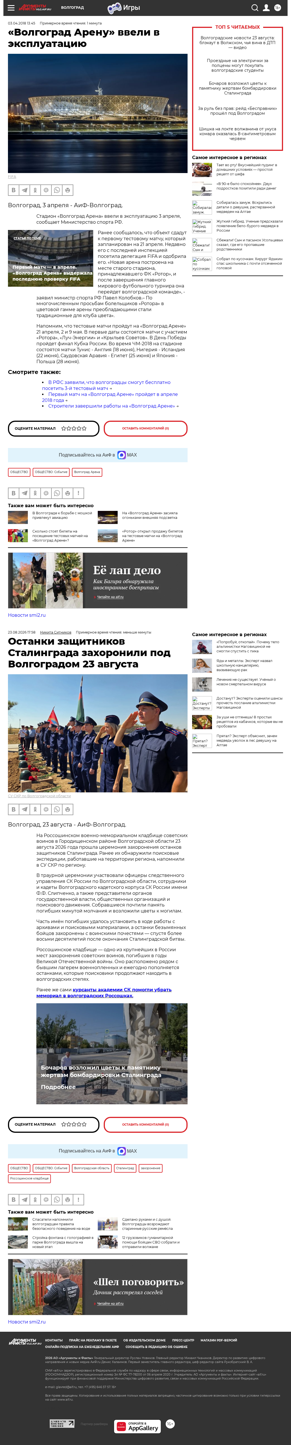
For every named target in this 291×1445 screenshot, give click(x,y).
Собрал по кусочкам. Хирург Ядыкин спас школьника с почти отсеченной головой (249, 263)
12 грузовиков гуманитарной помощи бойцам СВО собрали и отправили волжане (151, 1242)
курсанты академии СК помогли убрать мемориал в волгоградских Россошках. (104, 992)
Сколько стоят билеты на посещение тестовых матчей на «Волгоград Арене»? (60, 535)
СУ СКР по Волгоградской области (39, 796)
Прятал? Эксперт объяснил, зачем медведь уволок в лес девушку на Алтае (247, 740)
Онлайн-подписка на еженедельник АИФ (82, 1347)
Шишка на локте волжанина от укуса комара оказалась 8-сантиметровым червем (237, 134)
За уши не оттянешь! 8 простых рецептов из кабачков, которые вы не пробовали (250, 721)
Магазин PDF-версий (219, 1340)
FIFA (12, 176)
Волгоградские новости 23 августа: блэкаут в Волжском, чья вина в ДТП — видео (237, 43)
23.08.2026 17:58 (22, 632)
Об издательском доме (144, 1340)
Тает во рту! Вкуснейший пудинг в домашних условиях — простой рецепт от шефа (247, 169)
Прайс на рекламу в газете (93, 1340)
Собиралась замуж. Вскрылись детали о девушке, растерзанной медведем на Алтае (246, 207)
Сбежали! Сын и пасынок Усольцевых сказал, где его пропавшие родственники (250, 244)
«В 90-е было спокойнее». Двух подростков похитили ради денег (247, 186)
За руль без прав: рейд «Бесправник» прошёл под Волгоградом (237, 111)
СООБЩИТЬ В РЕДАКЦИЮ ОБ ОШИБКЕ (157, 1347)
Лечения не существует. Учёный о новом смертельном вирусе (246, 681)
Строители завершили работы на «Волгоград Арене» (111, 406)
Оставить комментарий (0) (145, 428)
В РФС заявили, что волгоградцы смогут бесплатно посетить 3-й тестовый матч (106, 385)
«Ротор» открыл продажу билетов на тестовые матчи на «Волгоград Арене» (152, 535)
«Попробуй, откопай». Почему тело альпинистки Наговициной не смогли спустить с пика (248, 646)
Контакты (54, 1340)
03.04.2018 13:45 (21, 23)
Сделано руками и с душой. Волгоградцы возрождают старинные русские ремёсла (147, 1224)
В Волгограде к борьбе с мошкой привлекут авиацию (62, 515)
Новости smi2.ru (27, 615)
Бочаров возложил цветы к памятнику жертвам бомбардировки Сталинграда (238, 88)
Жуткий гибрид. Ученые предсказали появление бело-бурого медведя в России (250, 226)
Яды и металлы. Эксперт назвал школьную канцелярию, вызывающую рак (245, 665)
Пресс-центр (183, 1340)
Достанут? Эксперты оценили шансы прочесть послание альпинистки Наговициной (249, 703)
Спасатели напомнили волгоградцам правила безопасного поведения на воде (61, 1224)
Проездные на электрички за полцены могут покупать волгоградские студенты (237, 65)
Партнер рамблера (94, 1424)
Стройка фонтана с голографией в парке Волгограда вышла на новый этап (62, 1242)
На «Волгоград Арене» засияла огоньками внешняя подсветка (150, 515)
